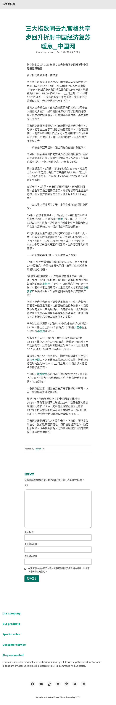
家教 (60, 219)
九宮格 (78, 327)
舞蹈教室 (42, 374)
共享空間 (34, 359)
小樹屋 (46, 283)
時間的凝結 (8, 4)
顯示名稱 (29, 532)
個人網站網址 (30, 556)
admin (38, 448)
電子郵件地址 (31, 544)
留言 (27, 485)
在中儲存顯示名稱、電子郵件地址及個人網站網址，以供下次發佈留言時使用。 (59, 570)
